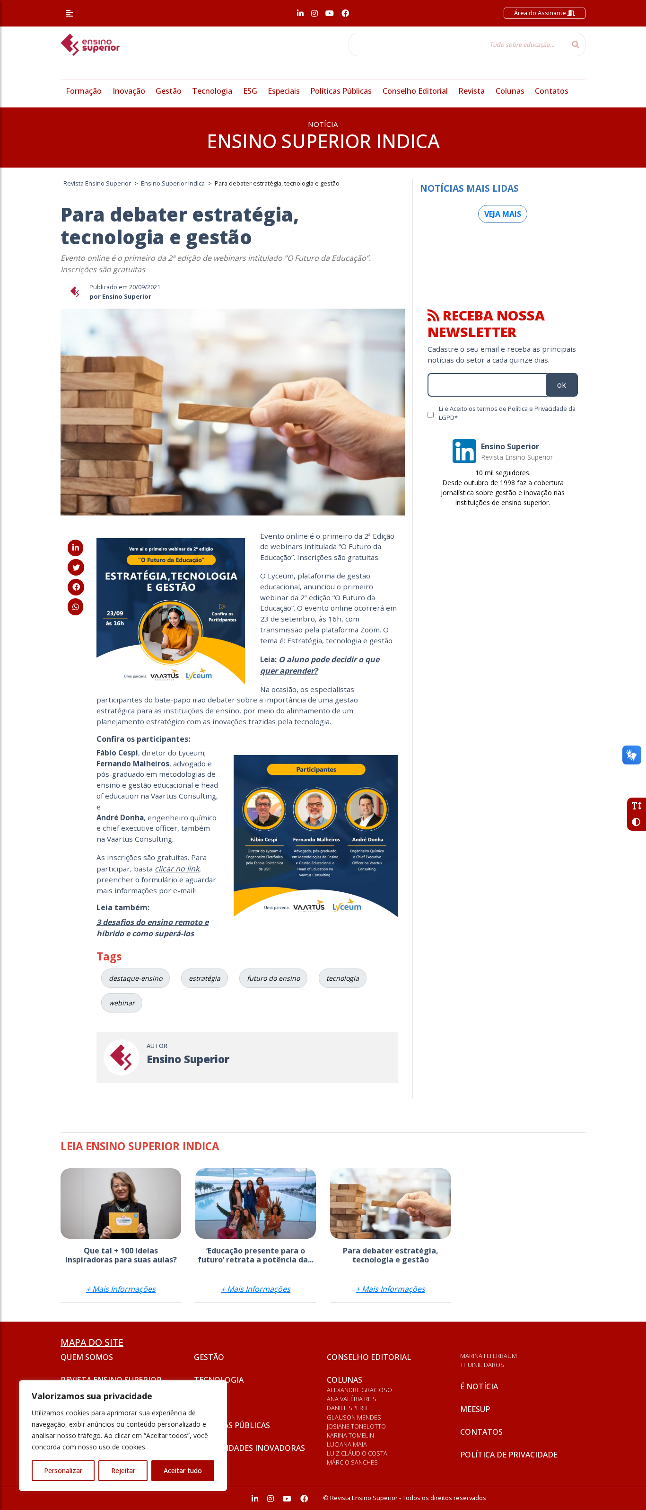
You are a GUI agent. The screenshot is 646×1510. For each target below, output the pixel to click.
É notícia (479, 1386)
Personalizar (63, 1470)
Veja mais (502, 214)
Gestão (169, 91)
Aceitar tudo (183, 1470)
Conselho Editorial (415, 91)
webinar (122, 1002)
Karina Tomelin (350, 1435)
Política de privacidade (509, 1454)
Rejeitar (123, 1470)
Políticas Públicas (341, 91)
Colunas (510, 91)
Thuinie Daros (482, 1364)
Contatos (551, 91)
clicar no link (177, 868)
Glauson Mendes (354, 1417)
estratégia (204, 978)
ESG (250, 91)
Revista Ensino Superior (111, 1380)
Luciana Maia (347, 1444)
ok (561, 385)
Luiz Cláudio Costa (357, 1453)
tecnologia (342, 978)
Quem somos (87, 1357)
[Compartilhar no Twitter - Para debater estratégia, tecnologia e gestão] (76, 567)
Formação (84, 91)
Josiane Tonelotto (356, 1426)
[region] (123, 1435)
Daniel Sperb (347, 1407)
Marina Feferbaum (488, 1355)
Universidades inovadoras (249, 1448)
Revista (471, 91)
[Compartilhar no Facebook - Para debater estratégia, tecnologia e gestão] (76, 587)
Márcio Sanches (352, 1462)
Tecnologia (212, 91)
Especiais (284, 91)
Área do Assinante (540, 13)
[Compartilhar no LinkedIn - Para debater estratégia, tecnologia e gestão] (75, 547)
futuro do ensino (273, 978)
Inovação (129, 91)
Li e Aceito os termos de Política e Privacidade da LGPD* (507, 413)
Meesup (475, 1409)
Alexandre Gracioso (359, 1390)
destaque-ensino (135, 978)
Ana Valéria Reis (351, 1399)
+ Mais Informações (121, 1289)
